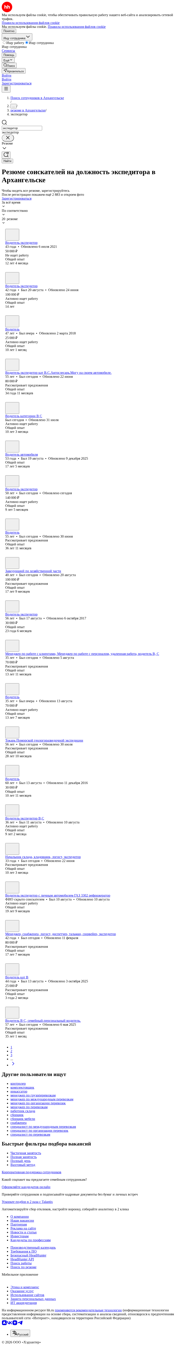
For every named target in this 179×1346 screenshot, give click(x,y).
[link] (9, 65)
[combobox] (22, 128)
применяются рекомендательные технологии (88, 1310)
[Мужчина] (12, 235)
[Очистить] (8, 138)
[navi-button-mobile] (6, 89)
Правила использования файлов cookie (77, 27)
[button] (6, 75)
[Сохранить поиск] (6, 155)
